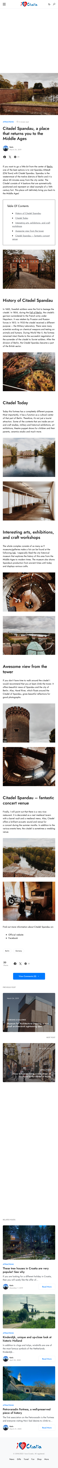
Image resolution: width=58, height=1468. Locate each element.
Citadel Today (21, 218)
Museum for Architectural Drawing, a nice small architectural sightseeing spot (28, 1025)
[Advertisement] (29, 44)
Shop (39, 1459)
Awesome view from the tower (29, 231)
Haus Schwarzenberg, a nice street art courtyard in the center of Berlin (32, 1075)
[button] (4, 4)
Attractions (8, 122)
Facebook (13, 938)
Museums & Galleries (16, 1020)
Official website (15, 934)
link (14, 552)
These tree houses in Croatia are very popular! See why (26, 1270)
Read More (47, 1286)
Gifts (19, 1459)
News (11, 1459)
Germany (18, 951)
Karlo (11, 147)
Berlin (49, 166)
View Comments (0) (27, 976)
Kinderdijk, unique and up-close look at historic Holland (27, 1338)
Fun (32, 1459)
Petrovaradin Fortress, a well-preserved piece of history (27, 1411)
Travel (26, 1459)
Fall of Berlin (36, 312)
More (46, 1459)
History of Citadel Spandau (28, 213)
